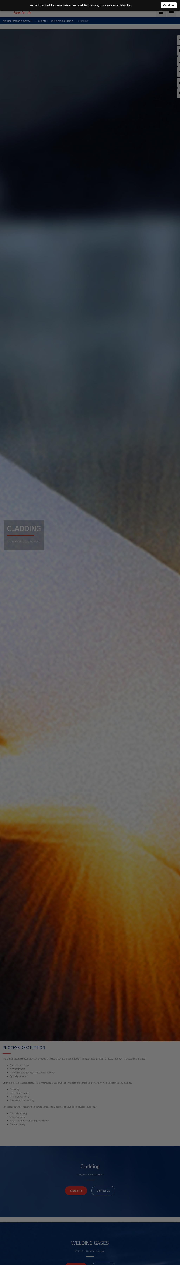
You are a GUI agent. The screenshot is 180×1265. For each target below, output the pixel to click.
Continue (168, 5)
